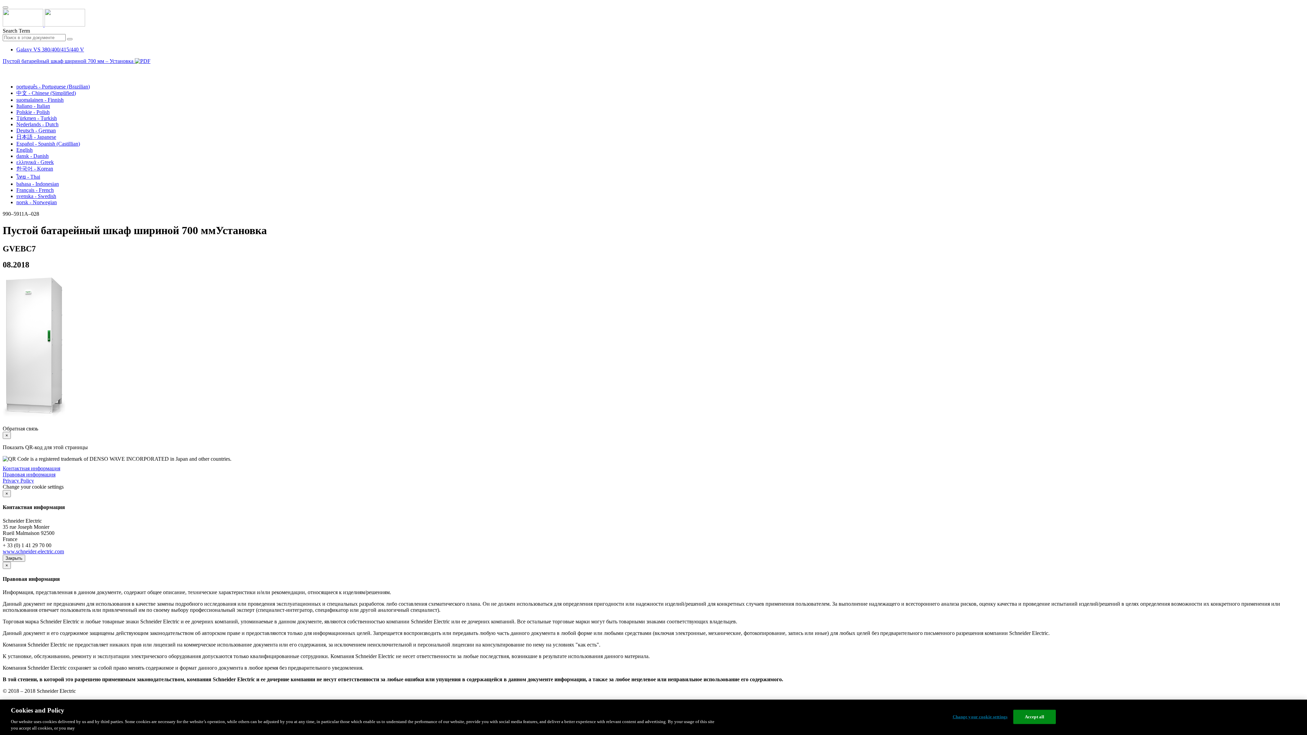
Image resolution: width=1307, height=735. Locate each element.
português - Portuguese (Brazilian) (53, 86)
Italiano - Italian (33, 106)
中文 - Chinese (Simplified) (46, 93)
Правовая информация (29, 474)
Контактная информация (31, 468)
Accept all (1034, 716)
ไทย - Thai (28, 177)
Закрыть (13, 558)
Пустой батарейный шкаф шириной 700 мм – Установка (69, 61)
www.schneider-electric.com (33, 551)
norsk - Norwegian (36, 202)
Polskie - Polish (33, 112)
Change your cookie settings (980, 716)
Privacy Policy (18, 481)
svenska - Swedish (36, 196)
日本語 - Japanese (36, 137)
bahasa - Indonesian (37, 184)
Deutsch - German (36, 130)
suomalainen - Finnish (40, 100)
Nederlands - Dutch (37, 124)
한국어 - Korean (34, 169)
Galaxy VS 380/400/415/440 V (50, 49)
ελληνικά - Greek (35, 162)
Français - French (35, 190)
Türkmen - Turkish (36, 118)
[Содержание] (5, 69)
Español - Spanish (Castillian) (48, 144)
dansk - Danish (32, 156)
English (24, 150)
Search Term (16, 31)
